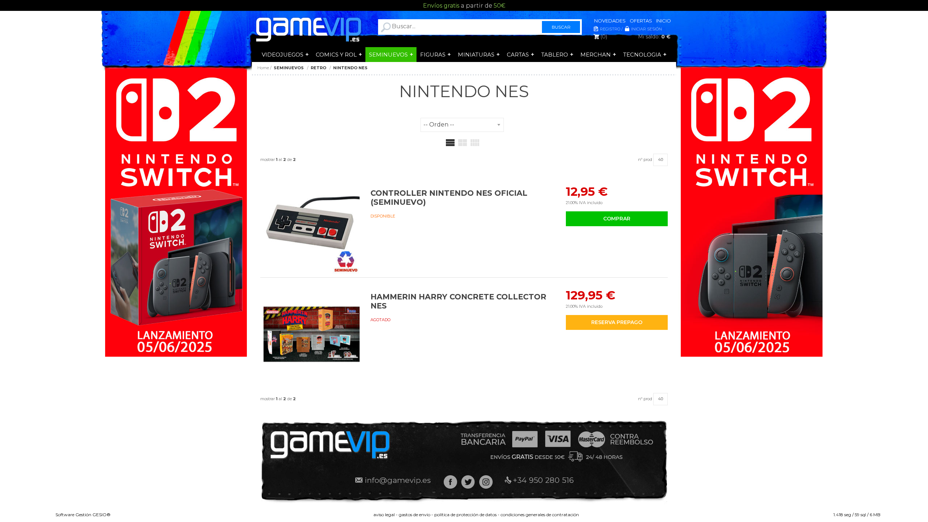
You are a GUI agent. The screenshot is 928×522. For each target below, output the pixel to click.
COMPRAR (616, 218)
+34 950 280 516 (543, 480)
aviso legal (384, 514)
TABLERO (554, 54)
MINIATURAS (476, 54)
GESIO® (101, 514)
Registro (610, 29)
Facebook (450, 482)
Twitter (468, 482)
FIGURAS (433, 54)
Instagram (486, 482)
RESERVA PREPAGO (616, 322)
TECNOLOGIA (642, 54)
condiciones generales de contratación (540, 514)
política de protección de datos (465, 514)
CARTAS (518, 54)
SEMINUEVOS (388, 54)
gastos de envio (414, 514)
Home (263, 67)
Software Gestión (73, 514)
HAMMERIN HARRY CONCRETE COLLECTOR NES (458, 301)
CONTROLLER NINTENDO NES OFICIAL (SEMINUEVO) (448, 197)
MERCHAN (595, 54)
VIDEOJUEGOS (282, 54)
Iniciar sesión (646, 29)
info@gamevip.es (398, 480)
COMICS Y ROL (336, 54)
